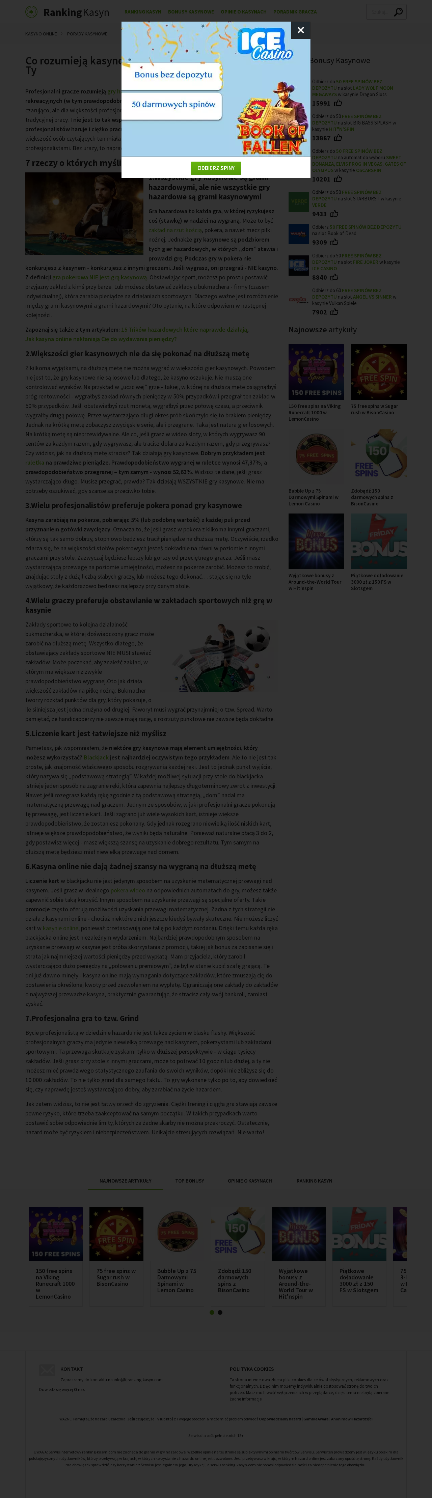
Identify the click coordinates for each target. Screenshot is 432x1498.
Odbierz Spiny (216, 168)
